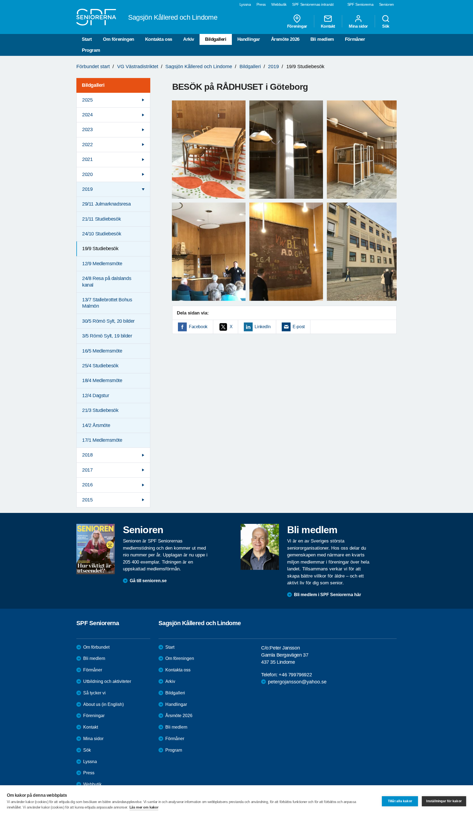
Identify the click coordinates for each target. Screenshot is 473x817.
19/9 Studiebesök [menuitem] (100, 248)
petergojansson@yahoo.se (297, 682)
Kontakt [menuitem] (328, 26)
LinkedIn (262, 326)
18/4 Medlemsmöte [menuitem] (102, 380)
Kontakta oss (158, 39)
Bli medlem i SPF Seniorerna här (327, 594)
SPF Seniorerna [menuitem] (360, 4)
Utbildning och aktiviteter (107, 681)
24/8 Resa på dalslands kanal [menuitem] (106, 281)
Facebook (198, 326)
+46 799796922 (295, 674)
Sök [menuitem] (385, 26)
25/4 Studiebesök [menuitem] (100, 365)
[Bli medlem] (260, 547)
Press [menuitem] (261, 4)
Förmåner (355, 39)
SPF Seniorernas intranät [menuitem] (313, 4)
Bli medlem (322, 39)
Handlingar (248, 39)
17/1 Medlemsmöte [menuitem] (102, 440)
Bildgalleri (215, 39)
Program (91, 50)
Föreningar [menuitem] (297, 26)
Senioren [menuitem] (386, 4)
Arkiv (188, 39)
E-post (299, 326)
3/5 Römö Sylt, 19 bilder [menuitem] (107, 336)
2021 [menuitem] (87, 159)
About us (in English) (103, 704)
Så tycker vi (94, 693)
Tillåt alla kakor (400, 801)
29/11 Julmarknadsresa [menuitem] (106, 204)
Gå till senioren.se (148, 580)
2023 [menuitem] (87, 129)
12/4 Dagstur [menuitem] (95, 395)
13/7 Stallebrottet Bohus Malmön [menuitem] (107, 303)
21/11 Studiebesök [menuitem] (101, 219)
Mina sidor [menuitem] (358, 26)
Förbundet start (93, 66)
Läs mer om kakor (143, 807)
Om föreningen (118, 39)
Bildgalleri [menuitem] (93, 85)
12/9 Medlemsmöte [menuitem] (102, 263)
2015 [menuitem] (87, 500)
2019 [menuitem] (87, 189)
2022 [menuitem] (87, 144)
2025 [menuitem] (87, 100)
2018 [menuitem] (87, 455)
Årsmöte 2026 (285, 39)
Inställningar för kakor (444, 801)
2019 (273, 66)
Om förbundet (96, 647)
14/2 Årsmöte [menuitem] (96, 425)
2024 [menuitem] (87, 114)
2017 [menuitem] (87, 470)
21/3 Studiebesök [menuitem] (100, 410)
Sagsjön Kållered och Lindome (198, 66)
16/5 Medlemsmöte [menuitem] (102, 351)
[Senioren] (95, 549)
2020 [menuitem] (87, 174)
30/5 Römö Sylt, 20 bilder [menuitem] (108, 321)
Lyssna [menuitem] (245, 4)
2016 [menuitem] (87, 484)
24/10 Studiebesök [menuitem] (101, 233)
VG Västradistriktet (137, 66)
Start (87, 39)
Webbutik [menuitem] (279, 4)
